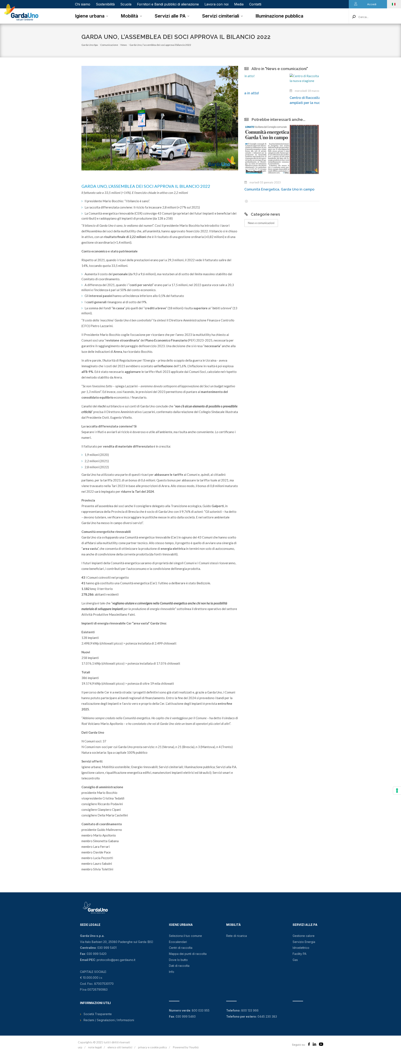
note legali (95, 1047)
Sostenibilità (105, 4)
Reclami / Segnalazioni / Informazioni (109, 1020)
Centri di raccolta (180, 947)
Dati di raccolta (179, 965)
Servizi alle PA (170, 16)
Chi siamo (82, 4)
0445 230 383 (267, 1016)
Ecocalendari (178, 942)
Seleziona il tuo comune (185, 936)
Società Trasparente (98, 1014)
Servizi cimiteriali (220, 16)
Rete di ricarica (236, 936)
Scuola (125, 4)
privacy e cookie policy (152, 1047)
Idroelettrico (301, 947)
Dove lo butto (178, 960)
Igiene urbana (89, 16)
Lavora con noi (216, 4)
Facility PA (299, 954)
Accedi (371, 4)
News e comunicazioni (261, 223)
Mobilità (129, 16)
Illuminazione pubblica (279, 16)
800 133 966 (250, 1010)
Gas (295, 960)
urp (80, 1047)
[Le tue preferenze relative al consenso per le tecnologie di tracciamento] (397, 790)
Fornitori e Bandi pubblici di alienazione (168, 4)
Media (239, 4)
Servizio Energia (304, 942)
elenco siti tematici (120, 1047)
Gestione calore (304, 936)
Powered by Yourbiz (186, 1047)
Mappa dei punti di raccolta (188, 954)
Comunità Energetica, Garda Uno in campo (279, 189)
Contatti (255, 4)
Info (171, 971)
